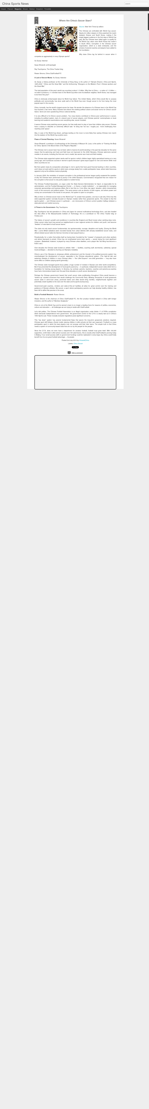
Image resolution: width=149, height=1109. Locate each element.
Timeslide (47, 9)
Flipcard (10, 9)
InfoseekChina (84, 340)
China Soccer (78, 343)
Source (81, 26)
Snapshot (39, 9)
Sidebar (32, 9)
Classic (3, 9)
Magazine (18, 9)
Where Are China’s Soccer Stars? (75, 20)
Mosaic (25, 9)
